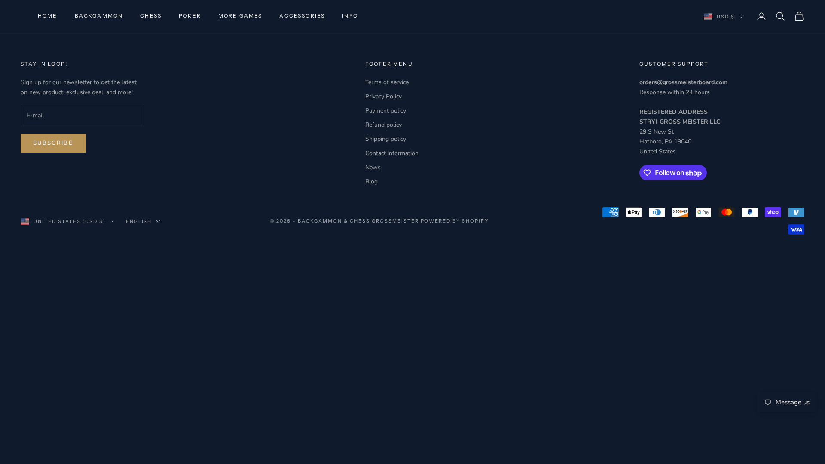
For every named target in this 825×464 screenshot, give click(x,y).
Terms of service (387, 82)
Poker (190, 15)
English (139, 221)
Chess (151, 15)
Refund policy (383, 125)
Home (48, 15)
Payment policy (385, 111)
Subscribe (53, 143)
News (373, 167)
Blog (371, 181)
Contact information (392, 153)
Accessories (302, 15)
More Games (240, 15)
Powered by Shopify (455, 221)
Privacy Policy (383, 96)
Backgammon (99, 15)
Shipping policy (385, 139)
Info (350, 15)
